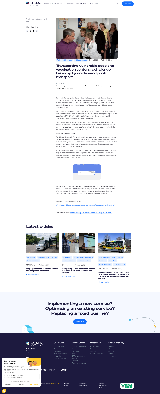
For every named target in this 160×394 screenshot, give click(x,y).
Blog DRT (93, 351)
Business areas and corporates (60, 355)
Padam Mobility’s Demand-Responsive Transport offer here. (91, 213)
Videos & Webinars (96, 354)
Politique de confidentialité (83, 384)
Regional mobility (60, 358)
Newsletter (94, 349)
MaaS (74, 354)
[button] (48, 3)
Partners (111, 351)
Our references (113, 349)
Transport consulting (79, 363)
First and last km (59, 351)
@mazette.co (55, 383)
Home (58, 83)
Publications (94, 346)
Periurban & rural (59, 349)
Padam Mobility (106, 60)
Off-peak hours (59, 346)
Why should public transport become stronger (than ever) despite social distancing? (85, 205)
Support (75, 361)
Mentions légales (66, 384)
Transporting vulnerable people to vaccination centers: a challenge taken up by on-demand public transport (85, 87)
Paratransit (75, 351)
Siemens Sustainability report (102, 385)
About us (111, 346)
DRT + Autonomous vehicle (78, 357)
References (70, 4)
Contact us (127, 4)
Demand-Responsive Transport (79, 347)
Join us (110, 354)
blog (64, 83)
